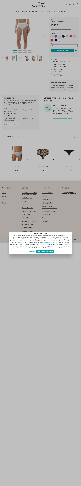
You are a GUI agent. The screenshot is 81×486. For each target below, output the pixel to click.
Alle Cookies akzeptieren (45, 251)
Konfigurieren (32, 251)
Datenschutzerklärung (48, 242)
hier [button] (62, 248)
